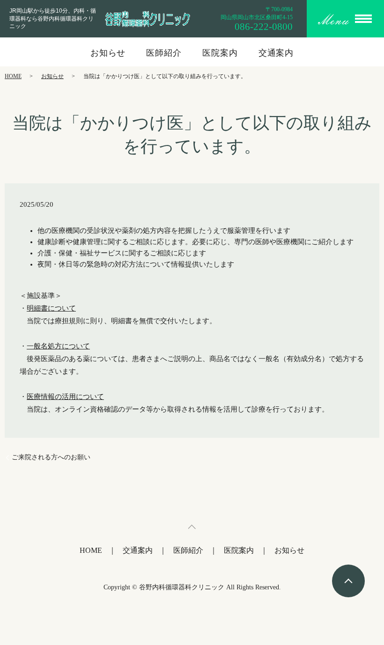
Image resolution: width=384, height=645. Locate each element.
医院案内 (220, 53)
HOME (13, 76)
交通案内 (276, 53)
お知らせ (108, 53)
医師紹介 (164, 53)
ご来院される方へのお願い (51, 457)
